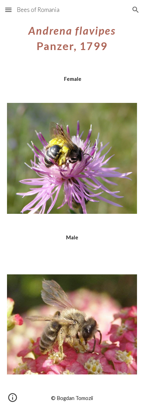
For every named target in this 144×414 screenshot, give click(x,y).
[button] (8, 9)
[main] (72, 37)
